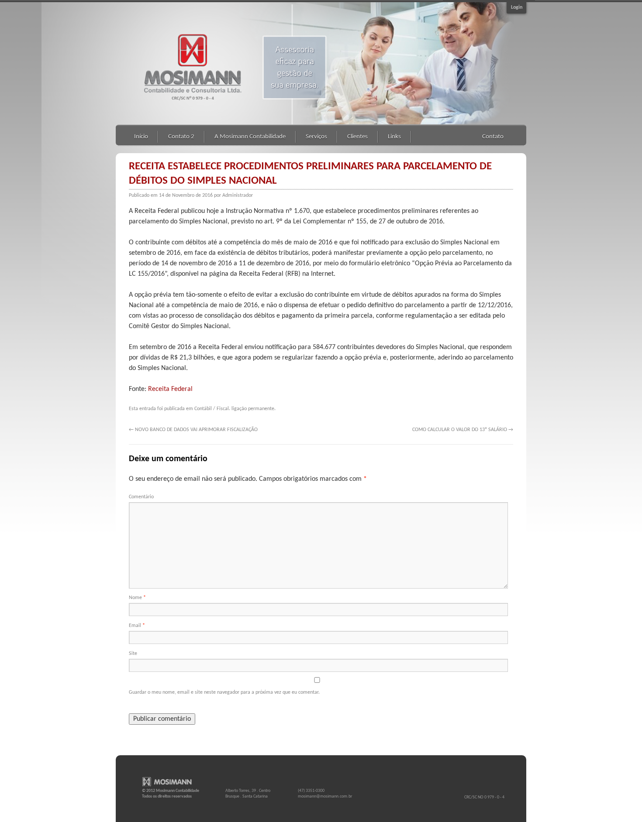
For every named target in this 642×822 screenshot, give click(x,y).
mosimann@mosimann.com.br (325, 796)
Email (137, 625)
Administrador (237, 195)
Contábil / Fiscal (211, 408)
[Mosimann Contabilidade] (170, 782)
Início (141, 137)
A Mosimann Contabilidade (250, 137)
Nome (137, 597)
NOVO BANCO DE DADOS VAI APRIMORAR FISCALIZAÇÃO (193, 429)
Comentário (141, 497)
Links (394, 137)
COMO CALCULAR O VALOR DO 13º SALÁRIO (462, 429)
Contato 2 (181, 137)
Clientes (357, 137)
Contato (493, 137)
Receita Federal (170, 389)
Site (133, 653)
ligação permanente (252, 408)
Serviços (316, 137)
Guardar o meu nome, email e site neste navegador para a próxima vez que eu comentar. (224, 692)
